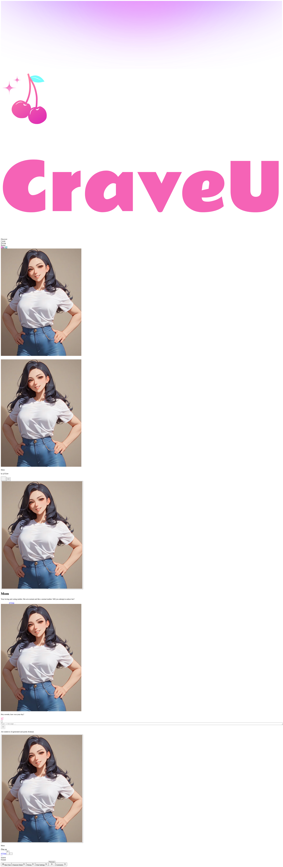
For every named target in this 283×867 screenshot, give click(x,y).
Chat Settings (40, 865)
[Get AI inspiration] (2, 721)
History (29, 865)
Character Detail (17, 865)
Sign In (4, 247)
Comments (59, 865)
